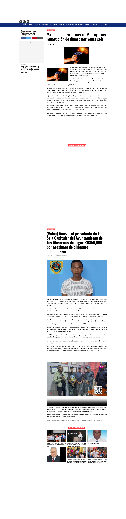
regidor (90, 420)
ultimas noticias (97, 420)
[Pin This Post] (34, 38)
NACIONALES (37, 24)
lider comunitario (62, 420)
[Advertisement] (63, 10)
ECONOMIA (61, 24)
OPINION (87, 24)
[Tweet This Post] (28, 38)
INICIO (30, 24)
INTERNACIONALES (46, 24)
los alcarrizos (72, 420)
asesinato (54, 420)
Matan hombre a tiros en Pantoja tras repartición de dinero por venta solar (29, 33)
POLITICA (54, 24)
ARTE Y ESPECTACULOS (71, 24)
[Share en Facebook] (23, 38)
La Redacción (53, 44)
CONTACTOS (94, 24)
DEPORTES (80, 24)
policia (79, 420)
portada (84, 420)
